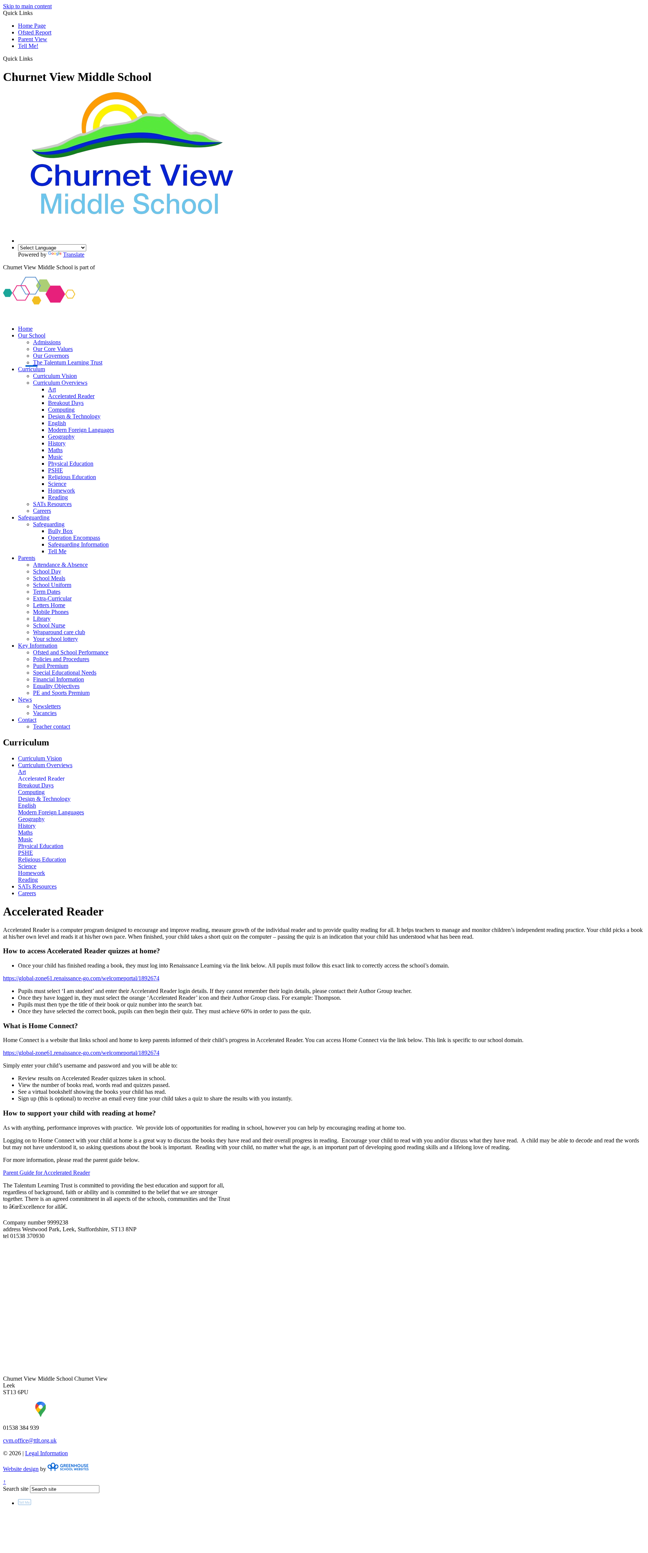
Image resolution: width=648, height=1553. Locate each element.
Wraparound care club (59, 632)
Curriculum (31, 369)
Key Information (37, 645)
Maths (55, 450)
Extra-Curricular (52, 598)
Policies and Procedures (61, 659)
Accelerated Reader (71, 396)
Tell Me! (28, 46)
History (57, 443)
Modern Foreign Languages (81, 430)
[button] (35, 58)
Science (57, 484)
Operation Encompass (74, 538)
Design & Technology (74, 416)
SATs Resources (52, 504)
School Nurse (49, 625)
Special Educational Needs (64, 672)
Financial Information (58, 679)
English (57, 423)
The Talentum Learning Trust (67, 362)
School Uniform (52, 585)
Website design (21, 1469)
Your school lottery (55, 639)
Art (52, 389)
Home (25, 329)
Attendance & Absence (60, 564)
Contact (27, 720)
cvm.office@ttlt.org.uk (30, 1440)
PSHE (55, 470)
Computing (61, 409)
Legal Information (46, 1453)
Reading (58, 497)
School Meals (49, 578)
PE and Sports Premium (61, 693)
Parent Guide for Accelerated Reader (46, 1172)
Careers (42, 511)
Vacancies (45, 713)
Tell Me (57, 551)
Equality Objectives (56, 686)
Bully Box (60, 531)
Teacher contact (51, 726)
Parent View (32, 39)
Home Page (32, 25)
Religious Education (72, 477)
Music (55, 457)
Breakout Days (66, 403)
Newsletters (47, 706)
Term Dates (46, 591)
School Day (47, 571)
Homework (61, 490)
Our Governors (51, 355)
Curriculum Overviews (60, 382)
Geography (61, 436)
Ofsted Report (34, 32)
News (25, 699)
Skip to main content (27, 6)
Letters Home (49, 605)
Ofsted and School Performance (70, 652)
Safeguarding (34, 517)
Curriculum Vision (55, 376)
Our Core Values (53, 349)
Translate (73, 254)
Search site (15, 1489)
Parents (26, 558)
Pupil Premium (50, 666)
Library (42, 618)
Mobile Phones (51, 612)
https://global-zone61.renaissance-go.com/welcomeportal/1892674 (81, 978)
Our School (31, 335)
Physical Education (70, 463)
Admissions (47, 342)
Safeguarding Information (78, 544)
